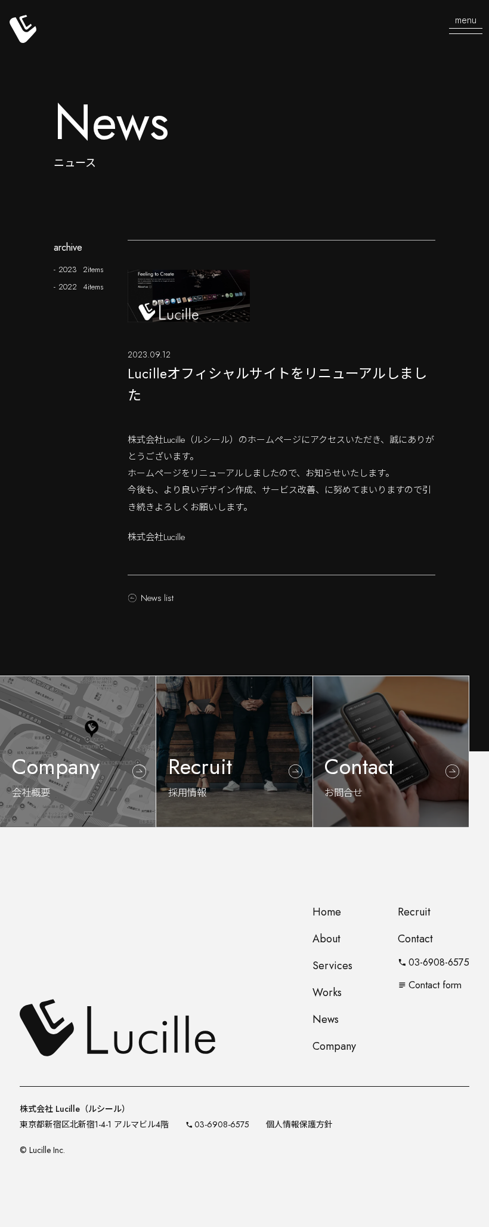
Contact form (430, 985)
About (326, 939)
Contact (415, 939)
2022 (80, 286)
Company (334, 1046)
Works (327, 992)
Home (326, 912)
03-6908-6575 (433, 962)
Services (332, 965)
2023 (80, 269)
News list (157, 598)
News (325, 1019)
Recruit (414, 912)
